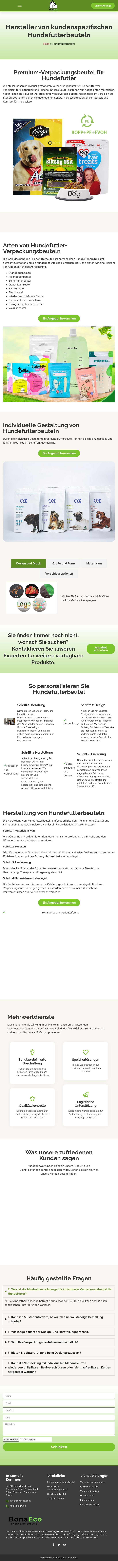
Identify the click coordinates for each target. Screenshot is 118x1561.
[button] (20, 6)
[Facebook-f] (53, 1544)
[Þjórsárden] (59, 1544)
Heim (46, 43)
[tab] (28, 563)
